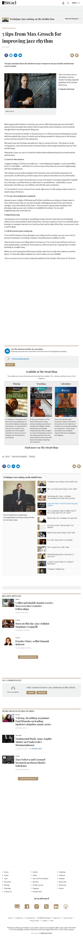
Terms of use (67, 918)
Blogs (17, 714)
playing (28, 376)
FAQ (51, 921)
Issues (6, 875)
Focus (7, 456)
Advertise (62, 885)
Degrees (36, 888)
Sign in (49, 51)
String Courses (38, 885)
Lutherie (62, 875)
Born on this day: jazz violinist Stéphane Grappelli (32, 625)
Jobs (5, 878)
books (42, 376)
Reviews (36, 882)
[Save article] (77, 55)
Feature (18, 735)
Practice (32, 456)
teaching (37, 376)
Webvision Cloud (46, 933)
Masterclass (37, 891)
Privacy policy (34, 921)
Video (17, 756)
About (61, 888)
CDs (51, 376)
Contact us (8, 891)
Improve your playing (19, 456)
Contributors (30, 918)
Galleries (62, 872)
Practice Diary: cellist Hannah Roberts (32, 642)
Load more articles (28, 657)
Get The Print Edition (40, 878)
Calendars (66, 383)
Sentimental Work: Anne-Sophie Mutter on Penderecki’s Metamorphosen (33, 742)
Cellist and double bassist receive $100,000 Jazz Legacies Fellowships (34, 606)
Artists (35, 872)
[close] (78, 51)
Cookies (45, 921)
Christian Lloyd (36, 749)
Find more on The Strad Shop (41, 447)
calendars (57, 376)
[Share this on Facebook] (6, 55)
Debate (62, 878)
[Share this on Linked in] (16, 55)
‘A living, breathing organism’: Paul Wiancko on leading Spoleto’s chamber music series (33, 721)
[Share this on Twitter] (11, 55)
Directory (7, 882)
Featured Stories (9, 28)
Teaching (41, 383)
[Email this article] (20, 55)
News (17, 599)
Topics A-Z (56, 918)
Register (41, 693)
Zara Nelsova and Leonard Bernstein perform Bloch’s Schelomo (30, 762)
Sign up (10, 365)
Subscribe (62, 882)
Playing (16, 383)
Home (6, 872)
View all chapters (72, 18)
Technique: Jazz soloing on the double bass (22, 477)
